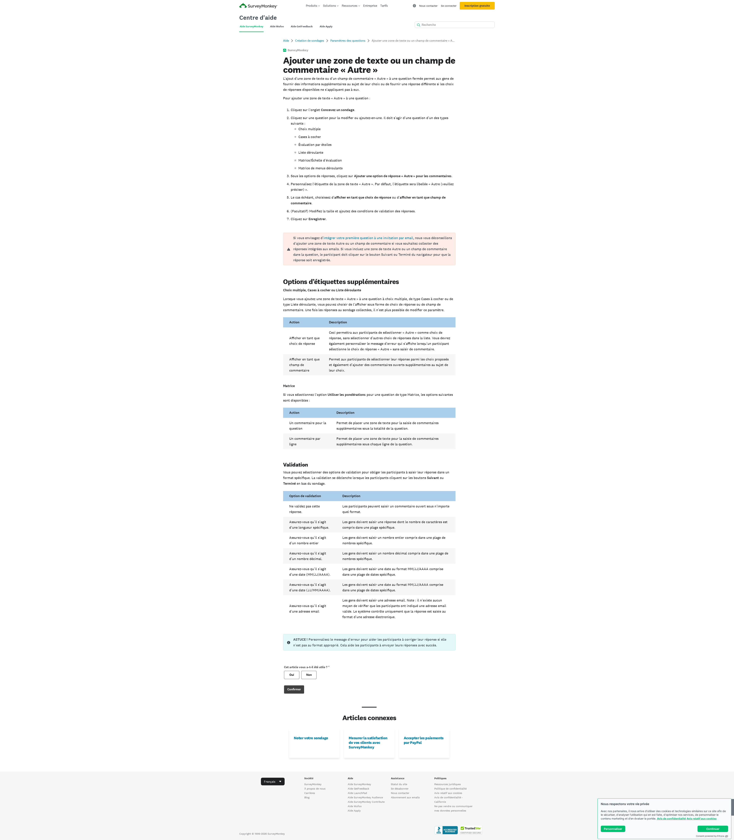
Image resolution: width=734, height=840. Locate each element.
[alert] (369, 249)
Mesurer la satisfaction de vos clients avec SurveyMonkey (368, 742)
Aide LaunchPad (357, 793)
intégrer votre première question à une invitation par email (368, 238)
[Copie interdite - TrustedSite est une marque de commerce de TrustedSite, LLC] (470, 833)
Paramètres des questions (347, 41)
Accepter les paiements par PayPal (424, 740)
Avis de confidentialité (671, 818)
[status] (369, 642)
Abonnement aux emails (405, 797)
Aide (286, 41)
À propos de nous (315, 788)
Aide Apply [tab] (326, 26)
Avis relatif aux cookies (702, 818)
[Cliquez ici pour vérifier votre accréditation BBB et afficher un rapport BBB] (446, 833)
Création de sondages (309, 41)
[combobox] (273, 781)
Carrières (309, 793)
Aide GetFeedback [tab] (302, 26)
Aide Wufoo (355, 806)
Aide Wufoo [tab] (277, 26)
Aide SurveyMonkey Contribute (366, 801)
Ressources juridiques (447, 784)
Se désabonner (399, 788)
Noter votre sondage (311, 737)
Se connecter (448, 5)
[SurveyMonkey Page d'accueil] (258, 6)
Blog (306, 797)
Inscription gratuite (477, 6)
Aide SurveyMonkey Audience (365, 797)
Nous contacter (428, 5)
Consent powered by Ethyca (710, 836)
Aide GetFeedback (358, 788)
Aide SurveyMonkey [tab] (251, 26)
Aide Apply (354, 810)
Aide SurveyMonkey (359, 784)
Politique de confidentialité (450, 788)
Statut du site (399, 784)
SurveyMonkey (313, 784)
